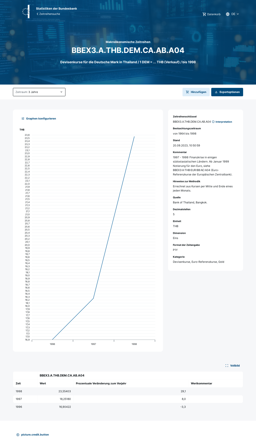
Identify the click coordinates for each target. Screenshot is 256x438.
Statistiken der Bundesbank (56, 8)
